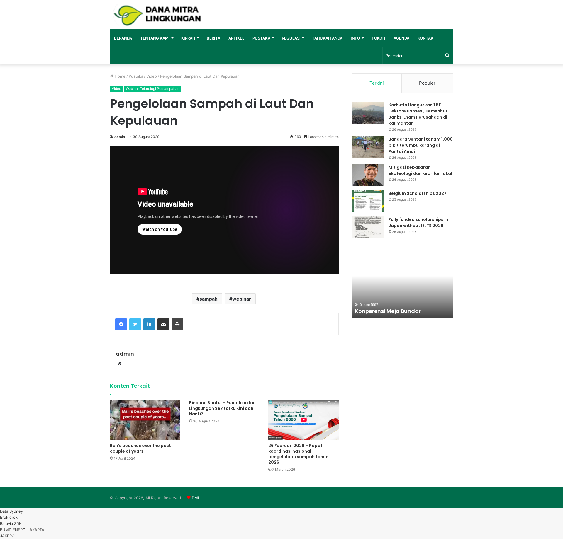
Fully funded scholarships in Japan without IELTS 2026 (418, 222)
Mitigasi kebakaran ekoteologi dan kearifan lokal (420, 170)
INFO (355, 38)
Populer (427, 83)
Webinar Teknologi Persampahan (152, 88)
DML (196, 497)
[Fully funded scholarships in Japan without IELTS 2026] (368, 227)
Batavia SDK (10, 523)
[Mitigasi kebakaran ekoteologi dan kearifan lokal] (368, 175)
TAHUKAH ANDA (327, 38)
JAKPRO (7, 535)
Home (119, 76)
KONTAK (425, 38)
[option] (402, 285)
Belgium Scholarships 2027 (418, 193)
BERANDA (123, 38)
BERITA (213, 38)
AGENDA (401, 38)
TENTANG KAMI (155, 38)
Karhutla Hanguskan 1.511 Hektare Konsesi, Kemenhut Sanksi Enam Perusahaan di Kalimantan (418, 114)
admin (119, 136)
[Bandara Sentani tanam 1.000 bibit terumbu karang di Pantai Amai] (368, 147)
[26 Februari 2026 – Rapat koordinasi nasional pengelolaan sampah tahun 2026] (303, 420)
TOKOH (378, 38)
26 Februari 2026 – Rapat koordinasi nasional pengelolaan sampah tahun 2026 (298, 454)
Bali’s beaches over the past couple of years (140, 448)
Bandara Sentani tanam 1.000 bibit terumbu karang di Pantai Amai (421, 145)
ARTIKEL (236, 38)
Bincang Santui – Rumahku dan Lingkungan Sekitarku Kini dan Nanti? (222, 408)
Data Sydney (11, 511)
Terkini (376, 83)
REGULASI (291, 38)
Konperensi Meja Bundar (388, 311)
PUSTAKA (261, 38)
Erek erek (9, 517)
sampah (208, 299)
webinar (241, 299)
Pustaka (136, 76)
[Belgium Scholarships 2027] (368, 201)
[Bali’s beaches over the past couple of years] (145, 420)
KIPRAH (188, 38)
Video (151, 76)
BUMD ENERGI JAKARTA (22, 529)
